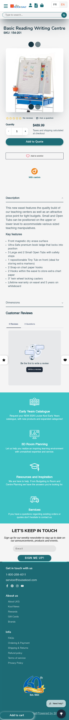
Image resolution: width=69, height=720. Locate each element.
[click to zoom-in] (34, 87)
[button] (31, 106)
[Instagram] (17, 586)
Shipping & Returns (18, 648)
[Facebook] (7, 586)
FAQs (11, 638)
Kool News (13, 606)
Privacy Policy (15, 663)
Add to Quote (34, 141)
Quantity (10, 125)
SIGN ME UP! (34, 558)
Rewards (12, 612)
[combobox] (34, 14)
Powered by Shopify (50, 713)
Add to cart (17, 715)
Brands (12, 622)
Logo (18, 6)
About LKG (14, 601)
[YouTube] (22, 586)
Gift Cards (13, 616)
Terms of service (17, 658)
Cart (42, 6)
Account (30, 6)
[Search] (64, 15)
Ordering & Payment (19, 643)
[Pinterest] (12, 586)
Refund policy (15, 653)
